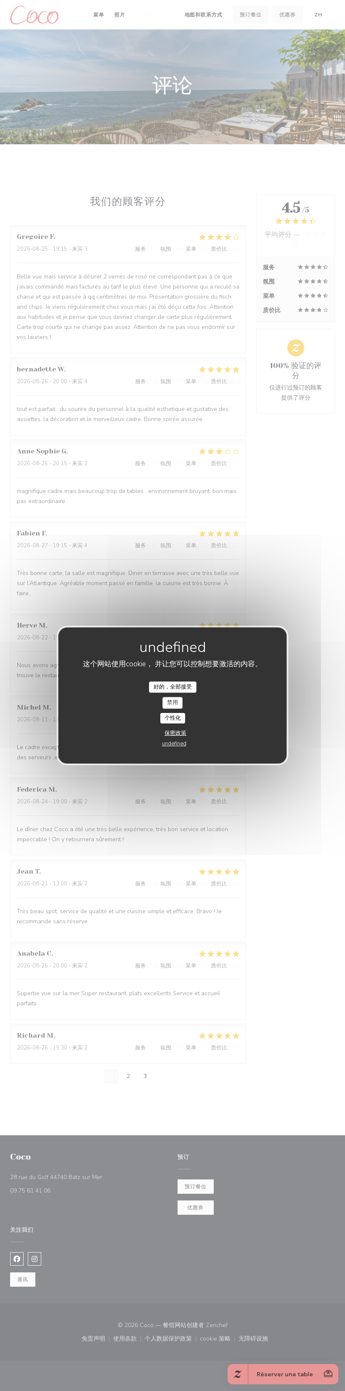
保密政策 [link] (175, 733)
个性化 (173, 718)
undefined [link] (174, 743)
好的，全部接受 (173, 687)
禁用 (172, 702)
